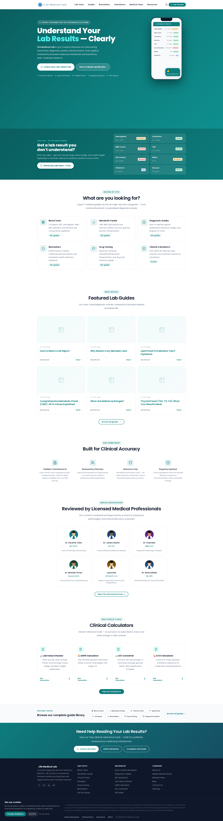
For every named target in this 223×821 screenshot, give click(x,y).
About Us (156, 770)
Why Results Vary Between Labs (108, 350)
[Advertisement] (111, 99)
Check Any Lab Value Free (57, 66)
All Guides (119, 792)
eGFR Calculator (111, 749)
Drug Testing (132, 716)
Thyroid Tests (138, 711)
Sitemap (156, 789)
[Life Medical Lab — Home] (52, 4)
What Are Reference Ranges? (107, 401)
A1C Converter (121, 789)
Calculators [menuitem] (119, 4)
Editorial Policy (158, 777)
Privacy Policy (44, 814)
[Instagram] (44, 785)
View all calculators (111, 691)
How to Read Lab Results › (92, 66)
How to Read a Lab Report (55, 350)
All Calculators (121, 777)
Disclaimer (101, 817)
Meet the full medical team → (111, 594)
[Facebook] (39, 785)
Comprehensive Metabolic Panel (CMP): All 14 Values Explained (59, 402)
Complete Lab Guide (136, 749)
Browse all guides (110, 422)
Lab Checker (178, 4)
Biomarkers (114, 716)
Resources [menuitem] (152, 4)
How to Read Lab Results (126, 770)
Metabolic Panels (118, 711)
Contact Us (157, 785)
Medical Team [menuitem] (136, 4)
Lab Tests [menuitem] (79, 4)
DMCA (110, 817)
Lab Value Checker (123, 781)
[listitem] (73, 540)
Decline (32, 814)
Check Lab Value (88, 749)
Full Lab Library (83, 792)
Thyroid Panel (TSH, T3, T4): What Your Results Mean (160, 402)
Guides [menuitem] (91, 4)
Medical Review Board (162, 774)
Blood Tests (99, 711)
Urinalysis (98, 716)
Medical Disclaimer (71, 817)
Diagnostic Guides (152, 716)
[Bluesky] (54, 785)
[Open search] (166, 4)
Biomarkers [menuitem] (104, 4)
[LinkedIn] (49, 785)
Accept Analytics (15, 814)
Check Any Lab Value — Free (57, 165)
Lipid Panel (156, 711)
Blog (154, 781)
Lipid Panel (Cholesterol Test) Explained (158, 352)
